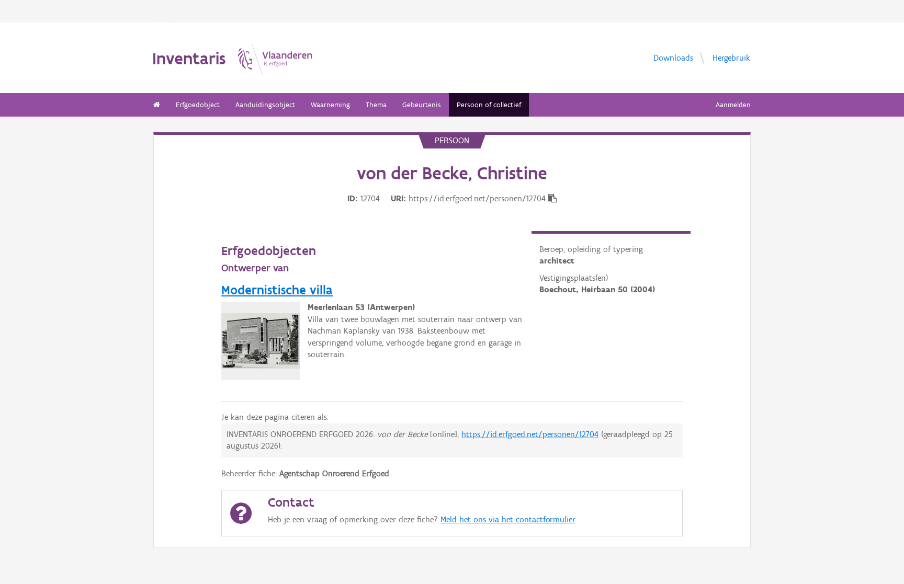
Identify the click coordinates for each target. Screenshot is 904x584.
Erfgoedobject (198, 104)
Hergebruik (731, 57)
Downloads (673, 57)
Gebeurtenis (421, 104)
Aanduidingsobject (265, 104)
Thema (376, 104)
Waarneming (330, 104)
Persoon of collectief (489, 104)
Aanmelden (733, 104)
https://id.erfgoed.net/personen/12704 (529, 434)
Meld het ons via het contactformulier (507, 519)
